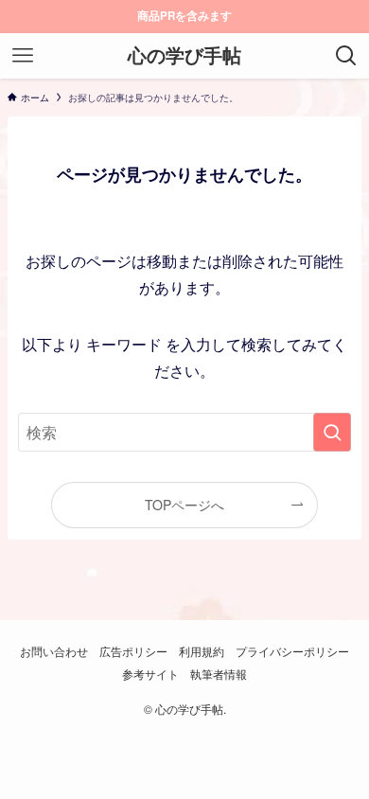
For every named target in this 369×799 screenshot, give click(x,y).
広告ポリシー (133, 651)
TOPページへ (184, 504)
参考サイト (150, 674)
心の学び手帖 (184, 55)
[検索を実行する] (332, 432)
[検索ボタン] (346, 56)
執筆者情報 (218, 674)
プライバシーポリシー (292, 651)
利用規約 (201, 651)
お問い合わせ (54, 651)
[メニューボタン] (22, 56)
